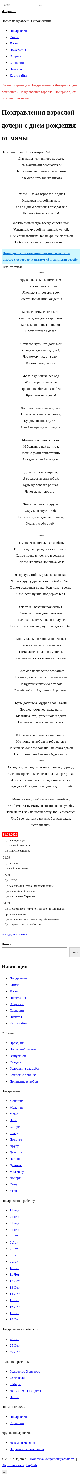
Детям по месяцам (23, 1443)
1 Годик (15, 1210)
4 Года (14, 1230)
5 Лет (14, 1236)
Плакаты (16, 69)
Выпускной (18, 1056)
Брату (14, 1133)
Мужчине (17, 1107)
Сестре (15, 1127)
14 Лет (14, 1294)
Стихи (14, 37)
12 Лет (14, 1281)
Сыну (14, 1184)
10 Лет (14, 1268)
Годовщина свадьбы (24, 1068)
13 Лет (14, 1287)
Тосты (14, 43)
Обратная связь (13, 1465)
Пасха (14, 1397)
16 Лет (14, 1307)
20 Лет (14, 1339)
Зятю (13, 1191)
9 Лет (14, 1261)
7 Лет (14, 1249)
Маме (14, 1114)
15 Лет (14, 1300)
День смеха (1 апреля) (26, 1391)
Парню (15, 1159)
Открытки (17, 56)
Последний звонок (23, 1049)
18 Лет (14, 1319)
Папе (13, 1120)
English (31, 1465)
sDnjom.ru (9, 11)
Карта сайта (18, 75)
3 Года (14, 1223)
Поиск (7, 944)
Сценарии (17, 63)
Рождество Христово (25, 1371)
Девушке (16, 1152)
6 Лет (14, 1242)
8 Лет (14, 1255)
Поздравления (20, 31)
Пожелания (18, 50)
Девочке (16, 1165)
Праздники (17, 1043)
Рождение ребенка (23, 1075)
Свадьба (16, 1062)
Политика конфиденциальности (52, 1459)
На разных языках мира (27, 1449)
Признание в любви (24, 1081)
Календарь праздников (14, 934)
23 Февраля (18, 1378)
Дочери (15, 1178)
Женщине (16, 1101)
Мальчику (17, 1172)
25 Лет (14, 1345)
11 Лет (14, 1274)
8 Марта (15, 1384)
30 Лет (14, 1352)
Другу (14, 1146)
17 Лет (14, 1313)
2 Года (14, 1217)
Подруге (16, 1139)
